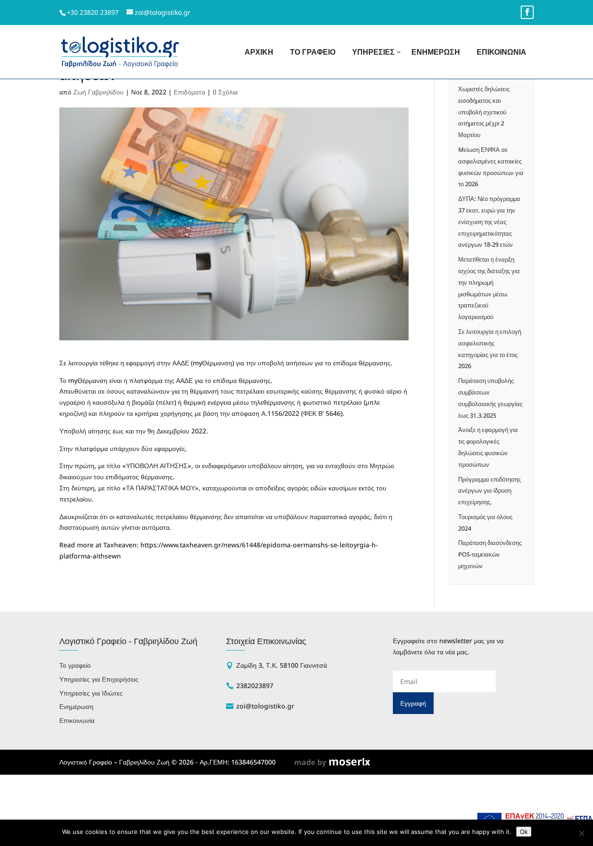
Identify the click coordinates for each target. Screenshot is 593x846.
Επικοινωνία (501, 52)
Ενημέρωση (435, 52)
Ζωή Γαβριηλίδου (98, 92)
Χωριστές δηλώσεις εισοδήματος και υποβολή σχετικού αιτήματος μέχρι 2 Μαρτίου (484, 112)
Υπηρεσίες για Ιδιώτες (91, 693)
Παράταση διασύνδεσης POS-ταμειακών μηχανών (490, 554)
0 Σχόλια (225, 92)
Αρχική (259, 52)
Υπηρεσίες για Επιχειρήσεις (99, 679)
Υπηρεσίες (373, 52)
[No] (581, 833)
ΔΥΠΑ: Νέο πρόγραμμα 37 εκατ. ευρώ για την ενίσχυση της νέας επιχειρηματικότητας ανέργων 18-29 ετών (489, 221)
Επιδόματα (189, 92)
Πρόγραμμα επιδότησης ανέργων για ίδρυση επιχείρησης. (489, 491)
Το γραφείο (312, 52)
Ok (524, 831)
